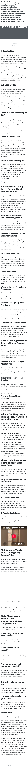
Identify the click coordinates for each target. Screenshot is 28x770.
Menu (3, 24)
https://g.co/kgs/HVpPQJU (9, 57)
